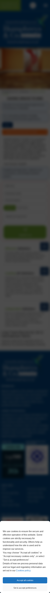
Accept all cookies (25, 580)
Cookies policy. (23, 570)
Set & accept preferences (25, 588)
